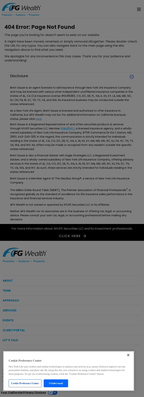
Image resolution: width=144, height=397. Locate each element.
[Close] (128, 355)
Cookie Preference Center (25, 383)
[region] (68, 371)
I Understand (56, 383)
